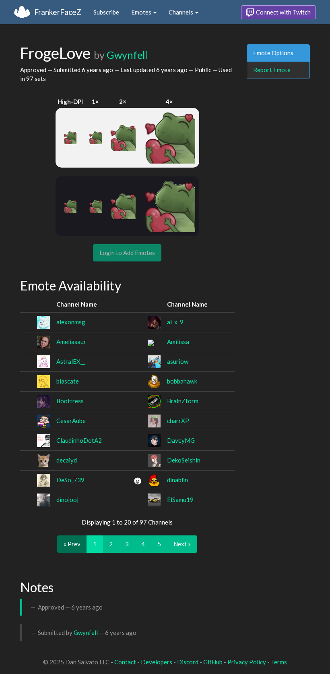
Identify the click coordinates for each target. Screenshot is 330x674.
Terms (279, 662)
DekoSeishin (183, 460)
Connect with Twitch (283, 12)
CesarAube (71, 420)
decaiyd (66, 460)
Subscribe (106, 12)
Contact (125, 662)
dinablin (177, 479)
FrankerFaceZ (57, 12)
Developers (156, 662)
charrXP (178, 420)
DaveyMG (181, 440)
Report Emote (272, 69)
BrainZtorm (182, 400)
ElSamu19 (180, 499)
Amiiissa (178, 341)
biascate (67, 381)
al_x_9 (175, 322)
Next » (182, 543)
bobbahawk (182, 381)
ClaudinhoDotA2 (79, 440)
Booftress (70, 400)
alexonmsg (70, 322)
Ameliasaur (71, 341)
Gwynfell (127, 55)
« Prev (72, 543)
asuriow (177, 361)
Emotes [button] (142, 12)
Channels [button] (181, 12)
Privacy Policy (246, 662)
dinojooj (67, 499)
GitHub (213, 662)
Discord (187, 662)
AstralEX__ (70, 361)
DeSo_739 (70, 479)
